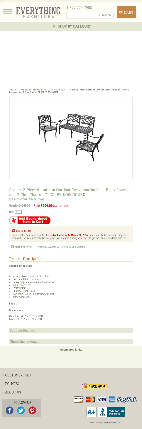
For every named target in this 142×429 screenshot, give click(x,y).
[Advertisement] (71, 58)
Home (13, 89)
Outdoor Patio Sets (56, 89)
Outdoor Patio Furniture (31, 89)
